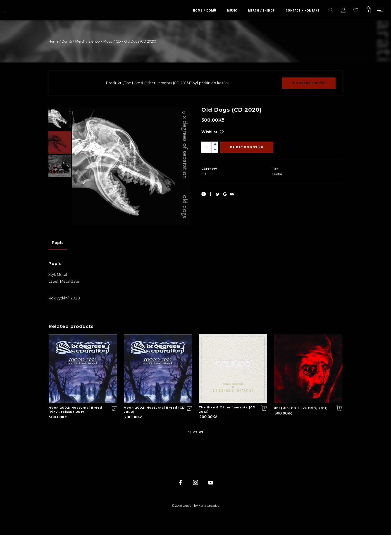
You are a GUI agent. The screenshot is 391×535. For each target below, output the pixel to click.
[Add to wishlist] (222, 132)
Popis (58, 243)
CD (203, 174)
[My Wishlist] (356, 10)
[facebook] (180, 483)
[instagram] (196, 483)
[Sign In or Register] (343, 10)
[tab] (57, 243)
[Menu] (381, 10)
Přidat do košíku (246, 147)
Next (184, 166)
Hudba (277, 174)
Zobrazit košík (311, 83)
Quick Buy (78, 373)
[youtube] (210, 485)
